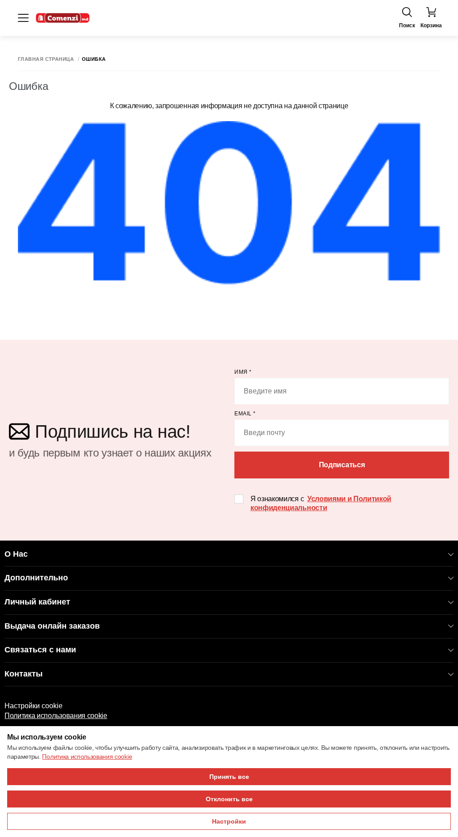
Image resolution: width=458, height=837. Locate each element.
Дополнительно (36, 577)
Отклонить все (229, 799)
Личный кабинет (37, 601)
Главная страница (46, 59)
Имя (243, 372)
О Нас (16, 554)
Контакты (23, 673)
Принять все (229, 776)
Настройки (229, 821)
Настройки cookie (33, 706)
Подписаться (342, 465)
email (245, 413)
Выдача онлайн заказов (52, 625)
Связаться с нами (40, 649)
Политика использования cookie (55, 715)
